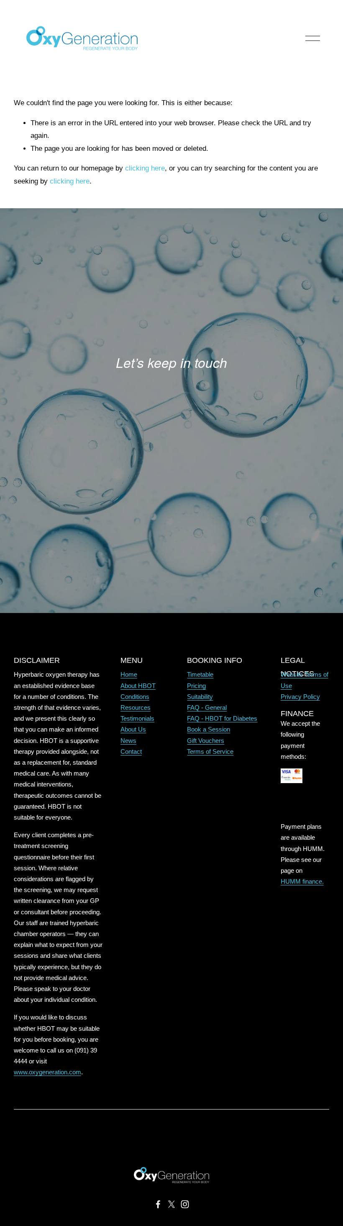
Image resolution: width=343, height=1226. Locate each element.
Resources (135, 707)
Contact (131, 751)
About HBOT (138, 686)
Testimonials (137, 718)
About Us (133, 729)
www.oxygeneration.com (47, 1072)
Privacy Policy (300, 696)
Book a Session (208, 729)
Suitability (200, 696)
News (128, 740)
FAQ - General (207, 707)
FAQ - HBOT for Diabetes (222, 718)
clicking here (145, 168)
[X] (171, 1204)
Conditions (134, 696)
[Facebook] (158, 1204)
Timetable (200, 674)
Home (128, 674)
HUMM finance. (302, 881)
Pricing (196, 686)
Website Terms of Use (304, 680)
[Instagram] (185, 1204)
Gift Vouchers (205, 740)
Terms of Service (210, 751)
